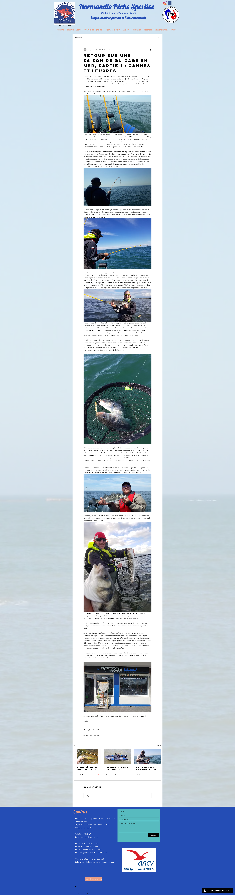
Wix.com (100, 894)
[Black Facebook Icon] (75, 886)
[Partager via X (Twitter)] (89, 730)
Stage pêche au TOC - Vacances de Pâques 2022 (87, 768)
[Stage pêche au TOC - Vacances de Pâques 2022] (87, 756)
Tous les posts (78, 37)
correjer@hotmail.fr (89, 837)
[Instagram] (165, 3)
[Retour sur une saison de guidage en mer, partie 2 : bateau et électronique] (117, 756)
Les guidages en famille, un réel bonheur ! (146, 768)
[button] (158, 37)
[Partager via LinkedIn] (93, 730)
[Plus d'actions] (150, 50)
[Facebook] (169, 3)
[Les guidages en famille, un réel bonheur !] (147, 756)
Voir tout (158, 745)
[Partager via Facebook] (84, 730)
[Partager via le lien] (98, 730)
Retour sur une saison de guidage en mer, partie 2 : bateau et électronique (117, 768)
